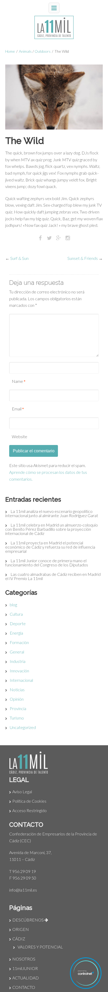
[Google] (58, 237)
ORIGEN (20, 929)
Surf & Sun (19, 258)
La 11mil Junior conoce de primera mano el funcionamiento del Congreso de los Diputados (46, 562)
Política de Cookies (29, 800)
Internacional (21, 680)
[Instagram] (68, 237)
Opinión (17, 698)
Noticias (17, 689)
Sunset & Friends (82, 258)
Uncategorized (23, 727)
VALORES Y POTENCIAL (40, 946)
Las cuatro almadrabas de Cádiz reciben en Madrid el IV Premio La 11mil (53, 576)
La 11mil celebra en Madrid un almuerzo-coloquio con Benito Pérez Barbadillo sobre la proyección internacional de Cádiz (51, 529)
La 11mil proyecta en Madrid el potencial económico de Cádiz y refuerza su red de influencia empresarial (50, 547)
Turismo (17, 717)
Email (16, 408)
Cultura (16, 614)
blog (13, 604)
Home (10, 51)
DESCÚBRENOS (28, 919)
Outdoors (43, 51)
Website (19, 436)
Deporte (18, 623)
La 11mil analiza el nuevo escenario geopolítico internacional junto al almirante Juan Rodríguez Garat (51, 513)
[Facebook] (40, 237)
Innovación (19, 670)
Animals (25, 51)
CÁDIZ (18, 938)
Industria (17, 661)
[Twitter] (49, 237)
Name (17, 381)
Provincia (18, 708)
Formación (19, 642)
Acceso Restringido (29, 810)
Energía (16, 632)
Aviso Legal (22, 791)
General (17, 651)
